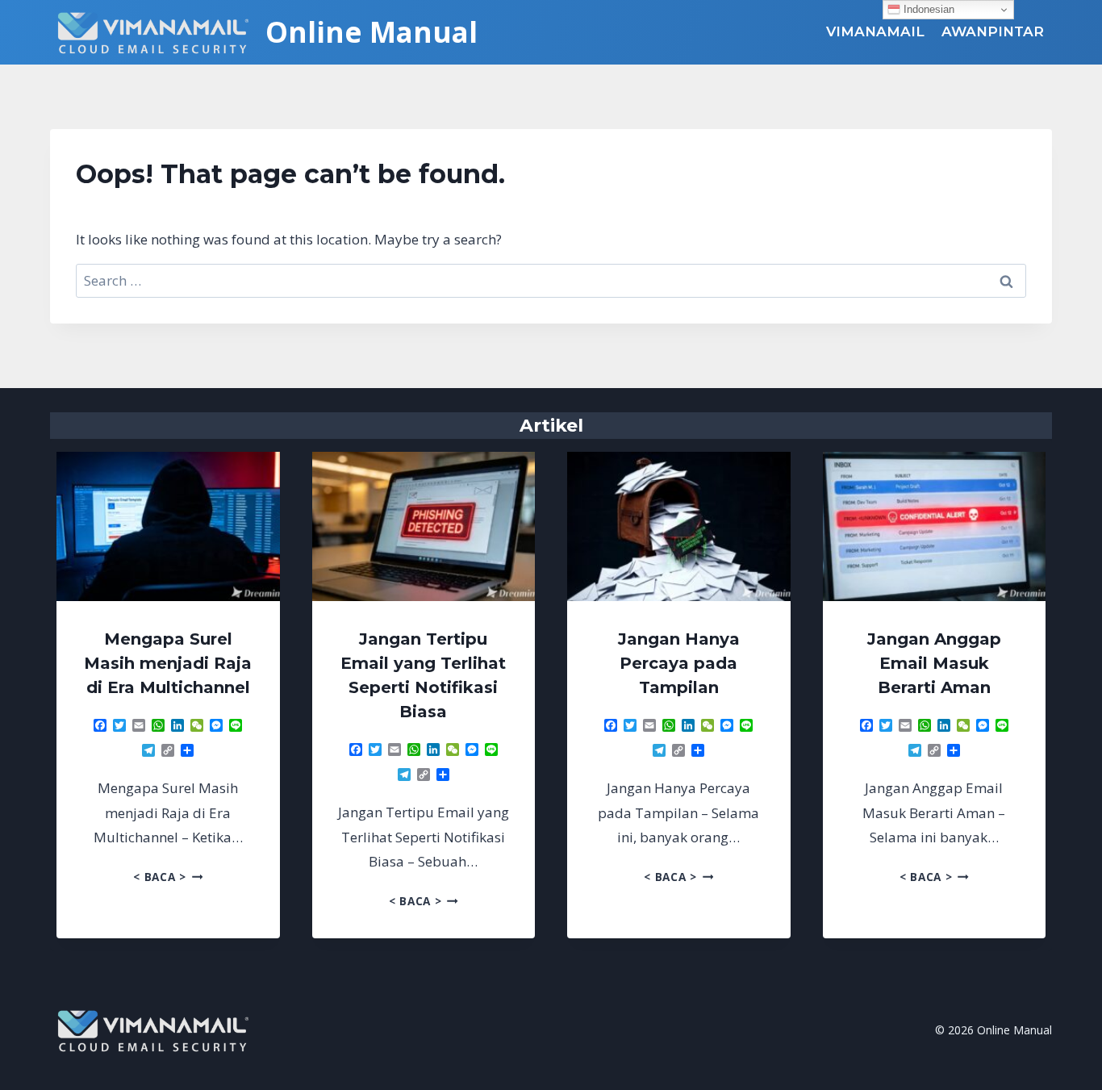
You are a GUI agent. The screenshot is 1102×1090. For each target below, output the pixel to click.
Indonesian (927, 9)
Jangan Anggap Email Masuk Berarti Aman (934, 663)
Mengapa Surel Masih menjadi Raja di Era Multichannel (168, 663)
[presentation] (168, 526)
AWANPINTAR (992, 31)
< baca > (167, 876)
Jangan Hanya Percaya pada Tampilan (679, 663)
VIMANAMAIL (875, 31)
